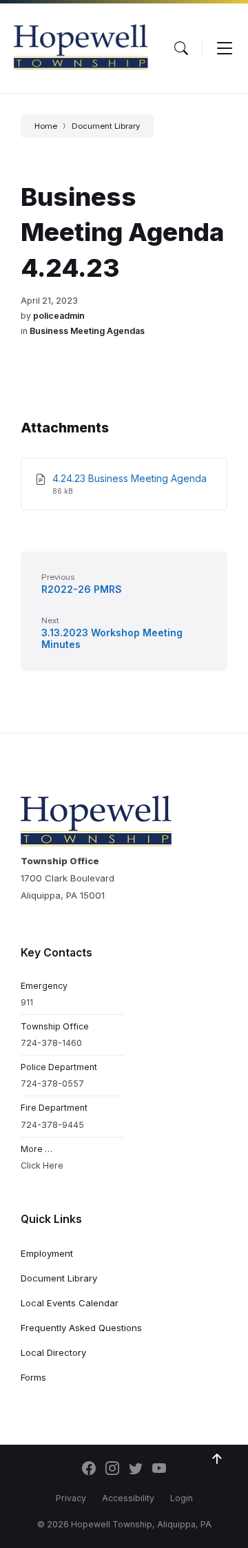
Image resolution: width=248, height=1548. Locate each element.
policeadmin (59, 316)
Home (45, 126)
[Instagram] (112, 1469)
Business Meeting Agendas (87, 331)
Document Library (106, 126)
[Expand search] (181, 48)
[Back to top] (217, 1459)
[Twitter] (136, 1469)
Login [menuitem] (181, 1498)
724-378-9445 (52, 1125)
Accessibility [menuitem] (128, 1498)
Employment (47, 1253)
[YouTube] (159, 1469)
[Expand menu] (224, 48)
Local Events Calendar (69, 1302)
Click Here (42, 1165)
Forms (33, 1377)
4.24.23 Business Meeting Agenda (129, 478)
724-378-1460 (51, 1043)
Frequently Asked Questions (81, 1327)
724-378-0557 (52, 1083)
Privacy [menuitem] (71, 1498)
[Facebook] (89, 1469)
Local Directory (53, 1352)
